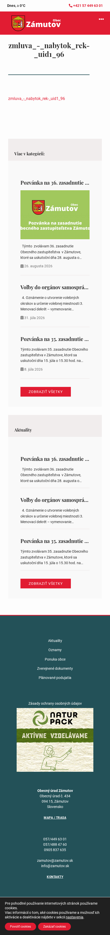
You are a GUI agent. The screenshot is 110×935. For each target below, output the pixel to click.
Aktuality (55, 641)
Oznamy (55, 650)
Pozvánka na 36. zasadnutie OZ (56, 182)
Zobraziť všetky (46, 392)
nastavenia (74, 917)
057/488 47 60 (55, 844)
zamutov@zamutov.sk (55, 860)
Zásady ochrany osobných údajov (55, 703)
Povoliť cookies (20, 926)
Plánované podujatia (55, 678)
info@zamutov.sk (55, 866)
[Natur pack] (55, 740)
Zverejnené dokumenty (55, 668)
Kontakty (55, 877)
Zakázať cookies (54, 926)
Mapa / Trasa (55, 817)
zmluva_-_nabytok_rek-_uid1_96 (36, 98)
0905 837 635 (55, 850)
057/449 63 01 (55, 839)
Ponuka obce (55, 659)
